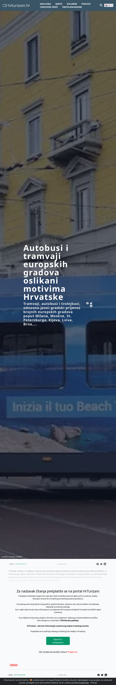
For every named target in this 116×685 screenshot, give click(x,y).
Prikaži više (84, 682)
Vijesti (58, 3)
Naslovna (45, 3)
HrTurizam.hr (20, 675)
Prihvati (93, 682)
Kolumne (72, 3)
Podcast (86, 3)
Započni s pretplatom (58, 641)
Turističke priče (49, 7)
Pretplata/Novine (72, 7)
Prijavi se (72, 651)
